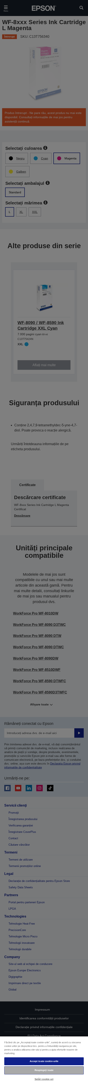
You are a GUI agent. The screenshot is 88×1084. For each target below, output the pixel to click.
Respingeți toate (44, 1070)
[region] (44, 1060)
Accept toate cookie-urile (44, 1061)
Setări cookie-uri (44, 1079)
